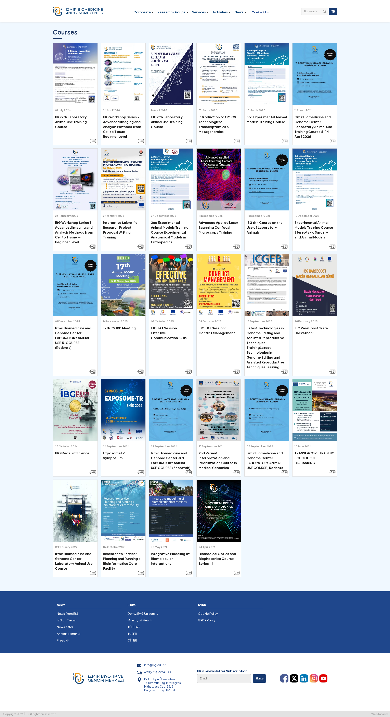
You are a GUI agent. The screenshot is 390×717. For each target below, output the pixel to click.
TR (333, 11)
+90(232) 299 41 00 (157, 672)
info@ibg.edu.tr (155, 665)
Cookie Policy (208, 613)
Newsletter (65, 627)
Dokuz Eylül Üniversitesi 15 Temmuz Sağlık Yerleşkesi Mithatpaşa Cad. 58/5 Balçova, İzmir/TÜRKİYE (162, 684)
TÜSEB (132, 633)
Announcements (68, 633)
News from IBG (67, 613)
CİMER (132, 640)
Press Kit (63, 640)
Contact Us (260, 12)
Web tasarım (379, 714)
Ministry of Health (140, 620)
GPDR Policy (207, 620)
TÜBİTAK (134, 627)
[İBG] (78, 11)
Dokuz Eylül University (143, 613)
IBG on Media (66, 620)
